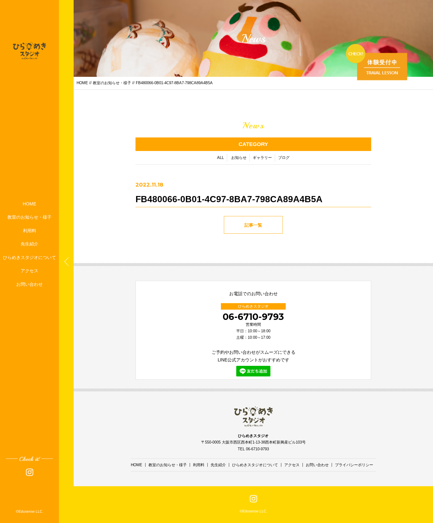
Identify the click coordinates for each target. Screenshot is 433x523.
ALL (220, 157)
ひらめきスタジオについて (29, 257)
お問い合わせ (29, 283)
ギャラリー (262, 157)
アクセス (29, 270)
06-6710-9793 (253, 316)
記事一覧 (253, 225)
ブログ (284, 157)
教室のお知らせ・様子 (29, 217)
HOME (29, 203)
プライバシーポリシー (354, 465)
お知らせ (239, 157)
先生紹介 (29, 243)
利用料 (29, 230)
